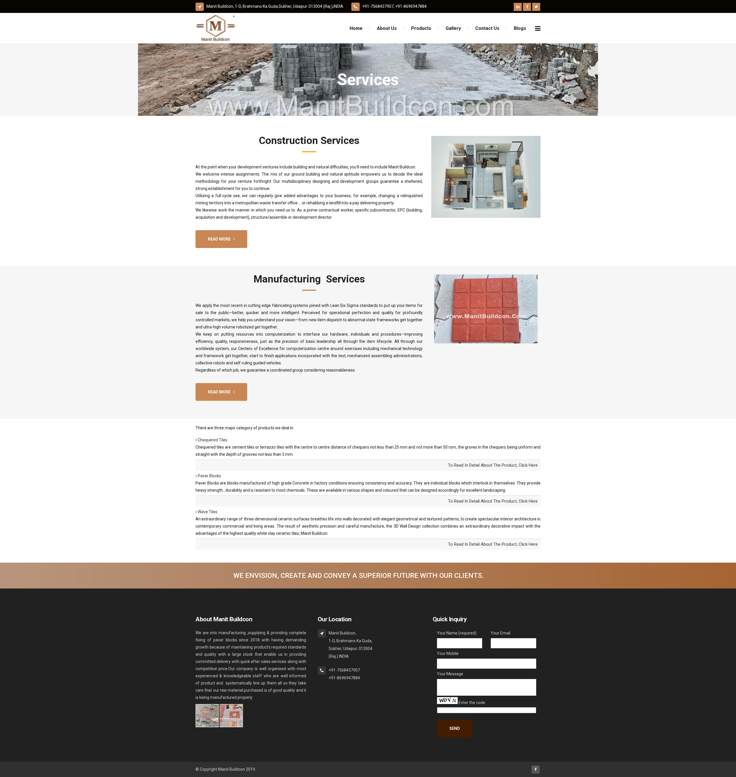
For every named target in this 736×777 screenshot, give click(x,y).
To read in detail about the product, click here (493, 465)
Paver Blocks (209, 476)
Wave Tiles (207, 511)
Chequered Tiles (212, 440)
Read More (219, 239)
